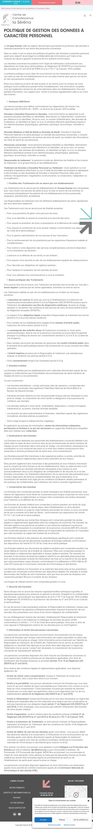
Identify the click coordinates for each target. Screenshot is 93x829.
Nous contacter (17, 808)
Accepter (43, 820)
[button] (88, 801)
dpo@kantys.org (38, 750)
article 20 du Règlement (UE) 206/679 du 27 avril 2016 (47, 694)
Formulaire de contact (47, 3)
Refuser (62, 820)
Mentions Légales (69, 825)
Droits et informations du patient (17, 795)
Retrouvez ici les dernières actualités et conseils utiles (25, 8)
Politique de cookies (54, 825)
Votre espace (17, 803)
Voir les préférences (80, 820)
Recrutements (16, 788)
